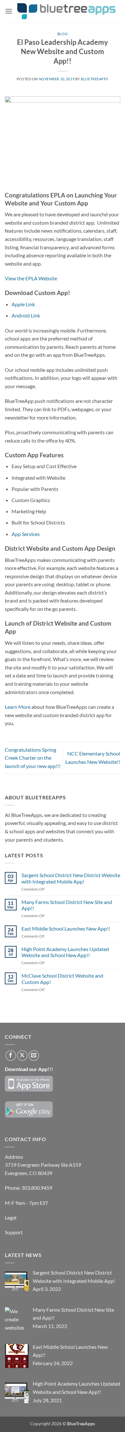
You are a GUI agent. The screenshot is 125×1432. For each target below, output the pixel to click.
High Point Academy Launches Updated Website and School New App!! (65, 952)
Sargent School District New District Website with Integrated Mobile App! (70, 878)
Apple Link (23, 304)
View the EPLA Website (31, 278)
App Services (26, 534)
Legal (10, 1217)
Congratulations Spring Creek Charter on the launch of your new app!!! (33, 758)
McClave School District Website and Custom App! (62, 978)
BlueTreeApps (94, 79)
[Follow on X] (22, 1055)
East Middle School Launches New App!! (65, 928)
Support (14, 1232)
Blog (62, 34)
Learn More (17, 707)
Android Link (26, 315)
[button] (9, 11)
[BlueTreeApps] (66, 11)
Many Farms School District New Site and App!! (66, 905)
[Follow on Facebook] (10, 1055)
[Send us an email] (34, 1055)
